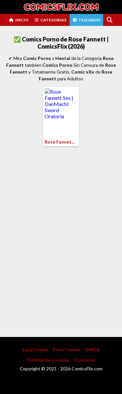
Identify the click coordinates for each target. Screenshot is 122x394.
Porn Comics (66, 349)
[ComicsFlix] (61, 7)
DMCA (92, 349)
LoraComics (35, 349)
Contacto (84, 360)
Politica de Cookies (48, 360)
